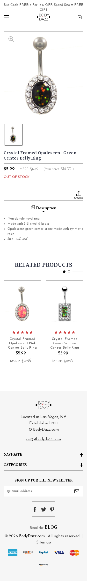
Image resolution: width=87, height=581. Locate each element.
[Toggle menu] (6, 17)
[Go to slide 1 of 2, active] (64, 271)
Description (46, 208)
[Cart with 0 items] (79, 17)
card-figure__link (22, 304)
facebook (34, 509)
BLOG (50, 527)
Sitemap (43, 542)
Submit (77, 491)
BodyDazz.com (32, 536)
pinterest (52, 509)
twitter (43, 509)
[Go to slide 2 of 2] (69, 271)
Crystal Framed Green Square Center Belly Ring (64, 343)
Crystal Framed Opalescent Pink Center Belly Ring (22, 343)
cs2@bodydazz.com (43, 439)
